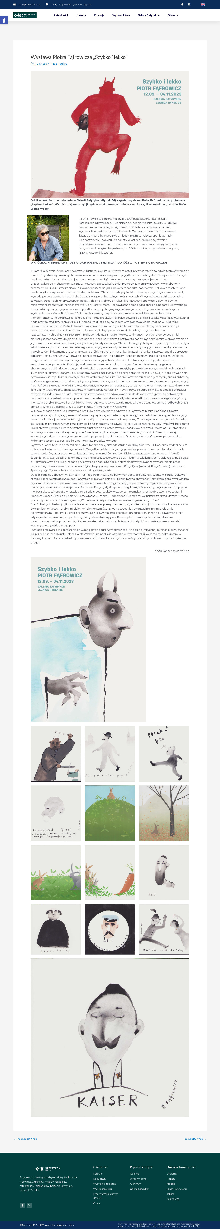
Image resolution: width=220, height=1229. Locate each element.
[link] (4, 20)
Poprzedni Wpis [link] (25, 1138)
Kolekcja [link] (99, 15)
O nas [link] (171, 15)
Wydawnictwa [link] (121, 15)
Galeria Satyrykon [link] (149, 15)
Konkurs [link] (81, 15)
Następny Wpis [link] (195, 1138)
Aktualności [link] (61, 15)
